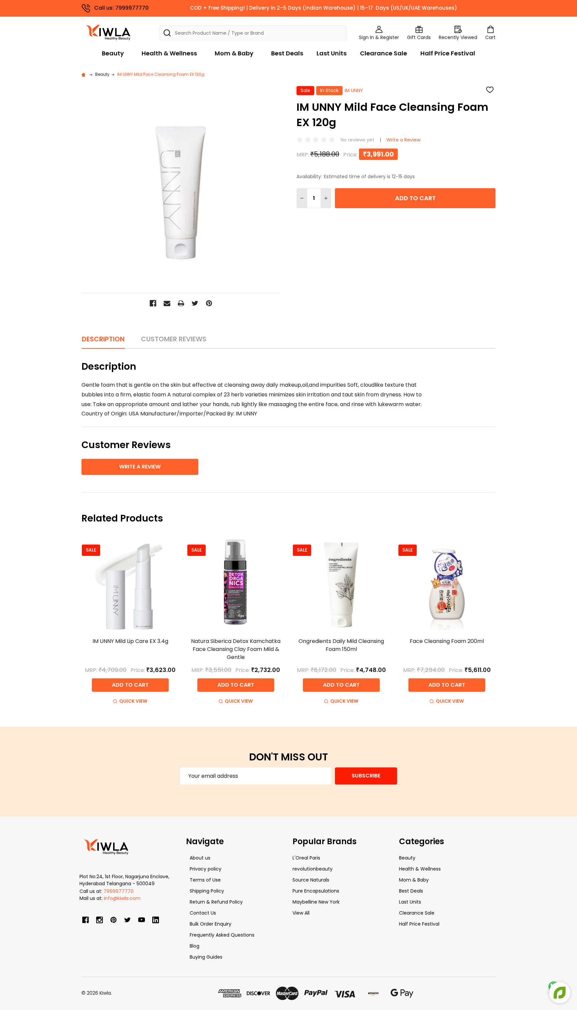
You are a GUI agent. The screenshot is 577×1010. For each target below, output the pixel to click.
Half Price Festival (447, 53)
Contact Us (203, 913)
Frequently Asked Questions (222, 935)
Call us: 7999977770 (121, 8)
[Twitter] (195, 303)
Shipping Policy (207, 891)
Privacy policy (205, 869)
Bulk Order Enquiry (210, 924)
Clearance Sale (383, 53)
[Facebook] (153, 303)
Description (103, 339)
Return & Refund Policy (216, 902)
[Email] (167, 303)
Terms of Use (205, 880)
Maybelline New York (316, 902)
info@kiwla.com (122, 898)
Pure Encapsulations (316, 891)
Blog (194, 946)
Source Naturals (311, 880)
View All (301, 913)
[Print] (181, 303)
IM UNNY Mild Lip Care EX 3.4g (130, 641)
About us (200, 858)
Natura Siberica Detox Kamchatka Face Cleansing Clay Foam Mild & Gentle (235, 649)
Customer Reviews (173, 339)
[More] (575, 9)
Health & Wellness (169, 53)
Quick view (133, 701)
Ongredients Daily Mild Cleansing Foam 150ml (341, 645)
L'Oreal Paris (306, 858)
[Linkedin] (156, 920)
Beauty (113, 53)
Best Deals (287, 53)
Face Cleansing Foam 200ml (447, 641)
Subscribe (366, 775)
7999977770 (119, 891)
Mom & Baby (234, 53)
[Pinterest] (209, 303)
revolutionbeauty (313, 869)
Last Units (332, 53)
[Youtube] (142, 920)
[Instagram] (99, 920)
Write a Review (403, 139)
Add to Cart (415, 198)
